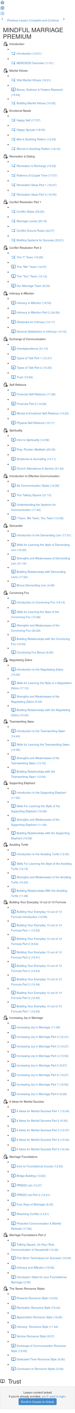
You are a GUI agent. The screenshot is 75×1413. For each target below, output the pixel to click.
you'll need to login (53, 1396)
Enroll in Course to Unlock (37, 1402)
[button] (2, 4)
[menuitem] (2, 9)
